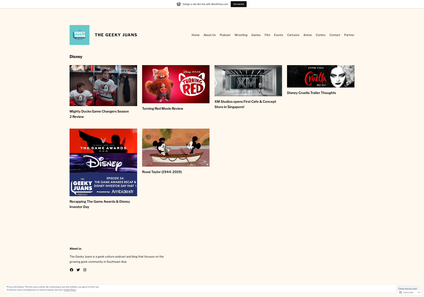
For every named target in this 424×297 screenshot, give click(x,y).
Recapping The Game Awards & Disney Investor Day (100, 204)
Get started (238, 4)
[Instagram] (85, 270)
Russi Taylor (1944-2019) (162, 172)
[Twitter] (78, 270)
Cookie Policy (70, 290)
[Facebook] (72, 270)
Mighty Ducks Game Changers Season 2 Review (99, 114)
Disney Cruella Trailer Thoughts (311, 93)
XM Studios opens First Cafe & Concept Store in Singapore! (245, 104)
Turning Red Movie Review (162, 109)
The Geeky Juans (116, 34)
